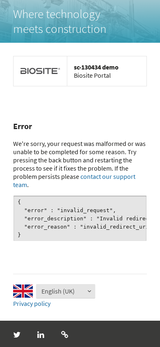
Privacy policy (31, 303)
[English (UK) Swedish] (54, 291)
